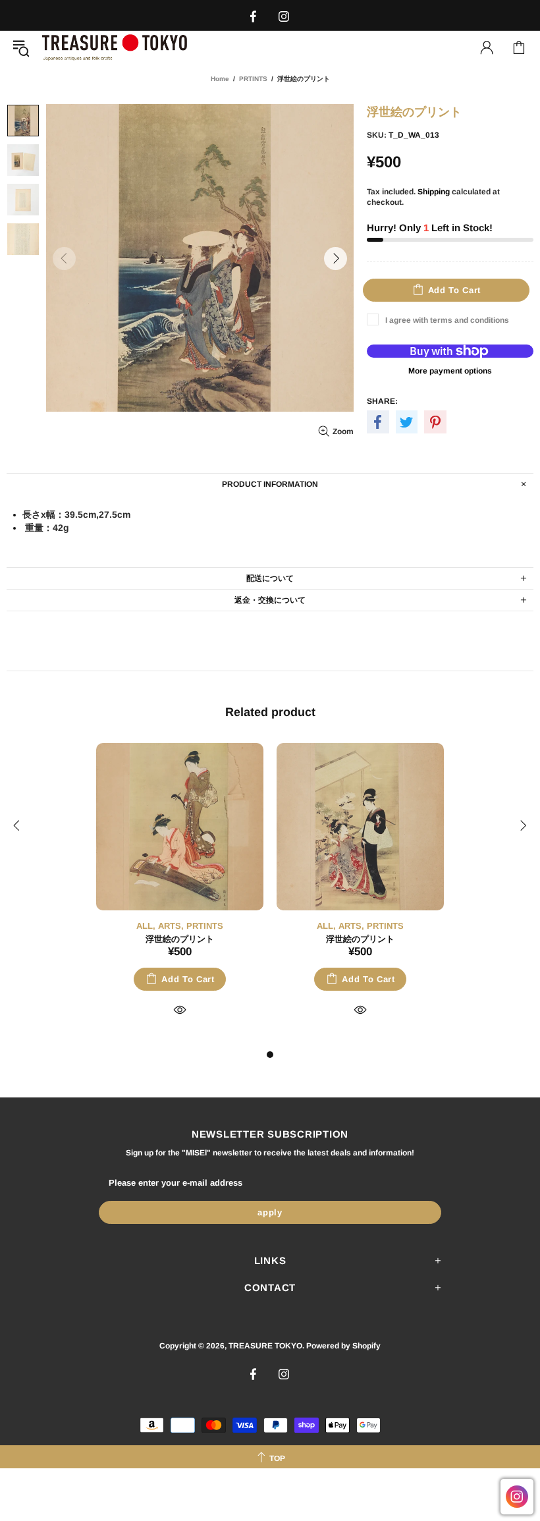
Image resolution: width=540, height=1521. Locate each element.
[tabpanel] (180, 895)
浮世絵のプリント (180, 939)
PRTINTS (253, 78)
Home (220, 78)
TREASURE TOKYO (114, 47)
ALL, (145, 926)
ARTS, (171, 926)
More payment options (450, 370)
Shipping (434, 191)
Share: (382, 401)
